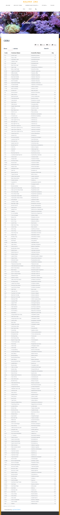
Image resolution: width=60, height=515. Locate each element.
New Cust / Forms (18, 5)
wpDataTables (16, 509)
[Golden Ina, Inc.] (30, 2)
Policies (52, 5)
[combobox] (10, 48)
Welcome (8, 5)
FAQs (24, 9)
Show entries (11, 49)
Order (30, 9)
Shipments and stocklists (31, 5)
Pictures (44, 5)
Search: (46, 48)
